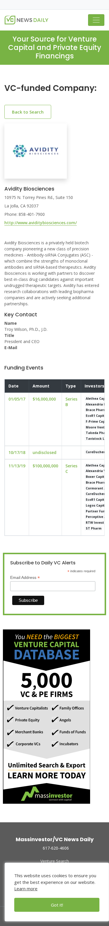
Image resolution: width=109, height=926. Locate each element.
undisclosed (44, 452)
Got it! (57, 905)
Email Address (25, 577)
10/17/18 (16, 452)
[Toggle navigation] (96, 20)
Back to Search (28, 112)
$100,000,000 (45, 466)
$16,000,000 (44, 399)
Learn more (25, 888)
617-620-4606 (56, 848)
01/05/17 (16, 399)
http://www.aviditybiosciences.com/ (40, 222)
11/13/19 (16, 466)
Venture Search (54, 861)
